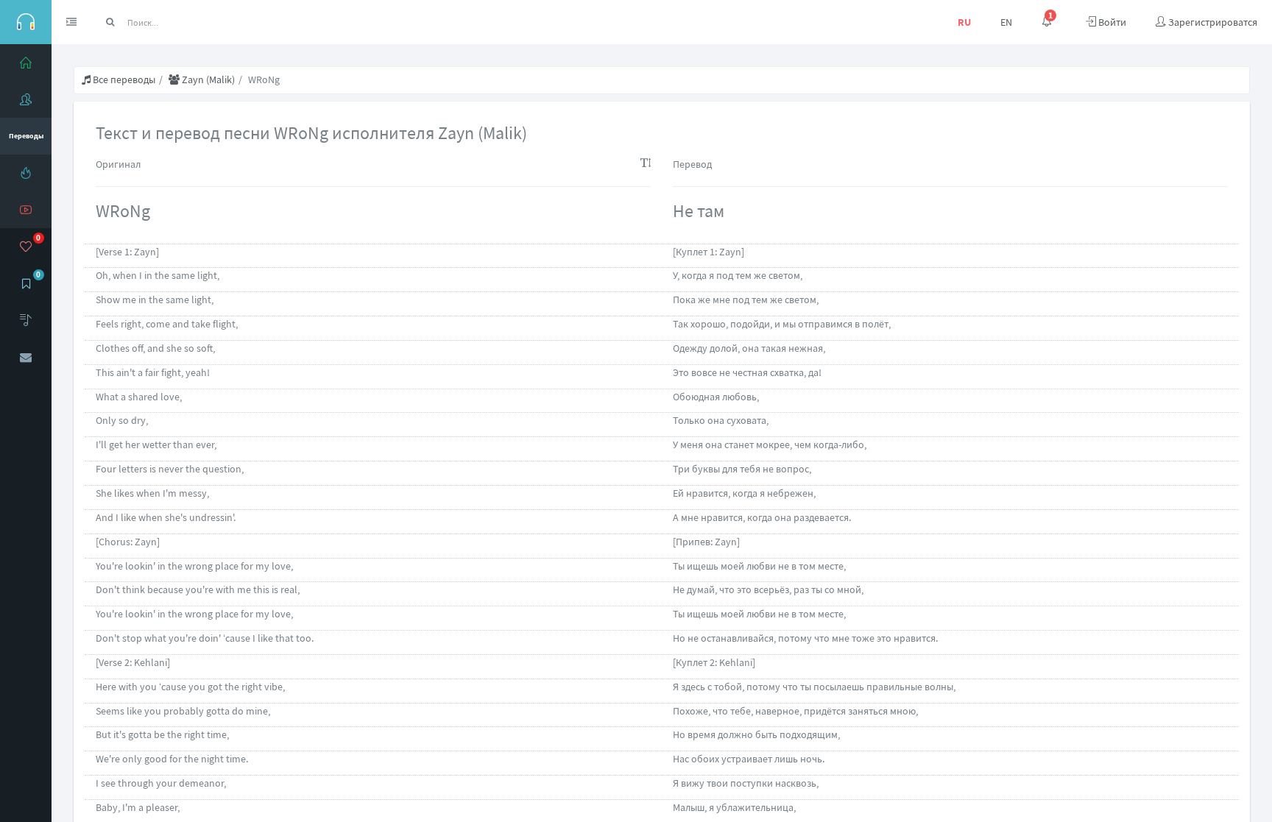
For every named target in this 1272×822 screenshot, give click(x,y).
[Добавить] (26, 320)
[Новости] (26, 173)
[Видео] (26, 209)
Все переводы (123, 79)
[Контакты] (26, 357)
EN (1006, 22)
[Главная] (26, 62)
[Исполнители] (26, 99)
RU (964, 22)
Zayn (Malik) (207, 79)
